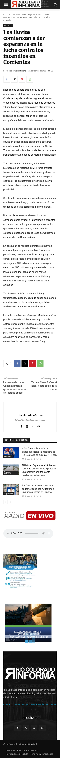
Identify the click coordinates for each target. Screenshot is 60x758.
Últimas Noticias (18, 14)
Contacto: (8, 704)
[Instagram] (27, 426)
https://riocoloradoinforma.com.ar (30, 420)
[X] (14, 79)
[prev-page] (5, 502)
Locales (7, 456)
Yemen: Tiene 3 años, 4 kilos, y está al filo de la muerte (44, 386)
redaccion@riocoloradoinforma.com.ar (35, 704)
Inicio (5, 14)
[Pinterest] (22, 79)
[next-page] (11, 502)
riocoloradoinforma (16, 70)
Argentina (32, 14)
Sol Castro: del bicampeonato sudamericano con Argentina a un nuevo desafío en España (38, 488)
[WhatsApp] (29, 79)
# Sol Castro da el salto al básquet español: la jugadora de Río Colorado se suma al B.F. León (39, 451)
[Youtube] (39, 426)
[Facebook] (6, 79)
